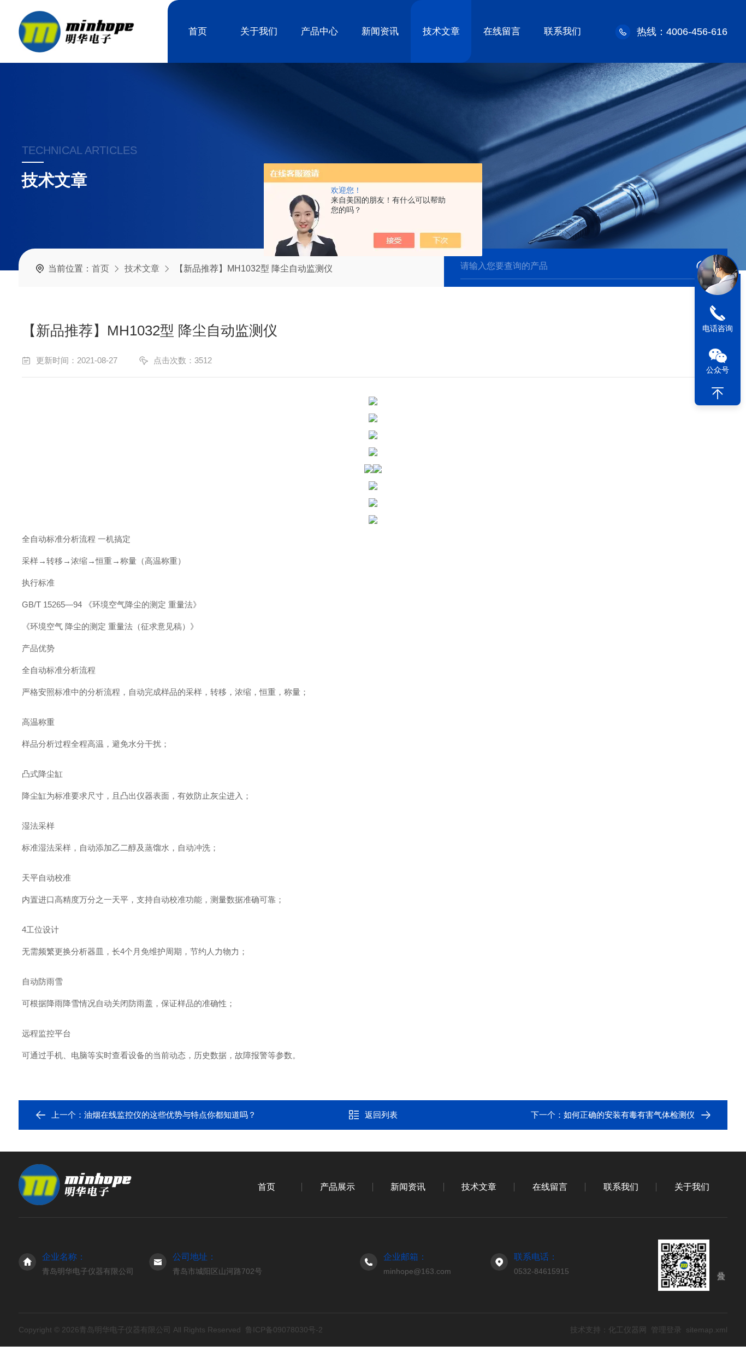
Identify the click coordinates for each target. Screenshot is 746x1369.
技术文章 (441, 31)
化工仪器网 (627, 1329)
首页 (197, 31)
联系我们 (562, 31)
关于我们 (258, 31)
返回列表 (381, 1114)
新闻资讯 (380, 31)
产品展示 (337, 1186)
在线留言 (501, 31)
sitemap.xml (706, 1329)
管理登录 (666, 1329)
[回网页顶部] (717, 393)
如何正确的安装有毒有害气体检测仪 (629, 1114)
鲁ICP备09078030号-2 (284, 1329)
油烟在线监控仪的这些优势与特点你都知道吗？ (170, 1114)
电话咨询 (717, 328)
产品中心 (319, 31)
